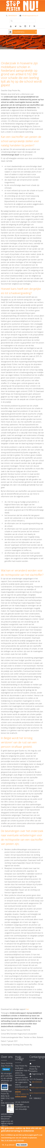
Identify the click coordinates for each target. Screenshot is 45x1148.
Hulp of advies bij (21, 1095)
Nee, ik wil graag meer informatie (12, 1140)
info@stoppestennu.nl (30, 15)
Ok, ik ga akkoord (8, 1145)
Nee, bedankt (22, 1145)
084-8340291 (12, 15)
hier (27, 1009)
